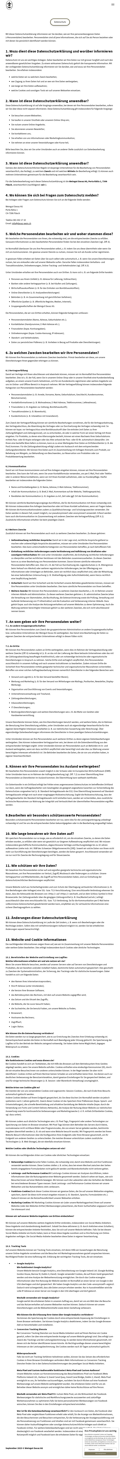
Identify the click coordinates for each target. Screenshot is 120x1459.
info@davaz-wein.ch (21, 223)
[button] (113, 5)
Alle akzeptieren (100, 1454)
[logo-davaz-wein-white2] (60, 5)
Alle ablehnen (108, 1449)
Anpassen (92, 1449)
